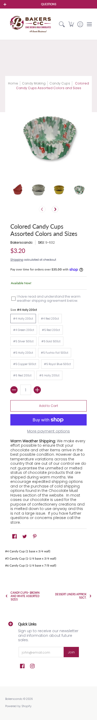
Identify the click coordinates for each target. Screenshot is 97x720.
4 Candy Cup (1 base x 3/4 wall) (28, 551)
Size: (23, 310)
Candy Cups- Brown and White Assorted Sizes (25, 596)
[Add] (37, 389)
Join (71, 652)
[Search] (61, 24)
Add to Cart (48, 406)
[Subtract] (14, 389)
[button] (71, 24)
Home (13, 83)
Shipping (16, 260)
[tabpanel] (48, 558)
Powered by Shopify (18, 706)
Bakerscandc (21, 242)
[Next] (55, 209)
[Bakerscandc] (31, 24)
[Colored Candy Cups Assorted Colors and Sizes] (18, 190)
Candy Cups (59, 83)
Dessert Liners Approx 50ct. (70, 596)
